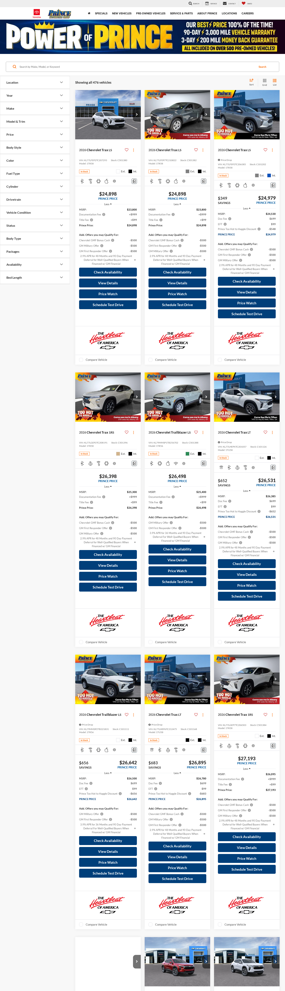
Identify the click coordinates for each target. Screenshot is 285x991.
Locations (229, 13)
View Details (108, 283)
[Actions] (133, 150)
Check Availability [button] (108, 272)
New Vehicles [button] (121, 13)
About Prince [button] (207, 13)
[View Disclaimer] (114, 181)
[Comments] (134, 181)
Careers (248, 13)
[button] (137, 114)
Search (262, 66)
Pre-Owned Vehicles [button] (150, 13)
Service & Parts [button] (181, 13)
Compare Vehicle (96, 359)
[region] (108, 237)
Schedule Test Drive (108, 305)
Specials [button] (101, 13)
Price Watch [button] (107, 294)
